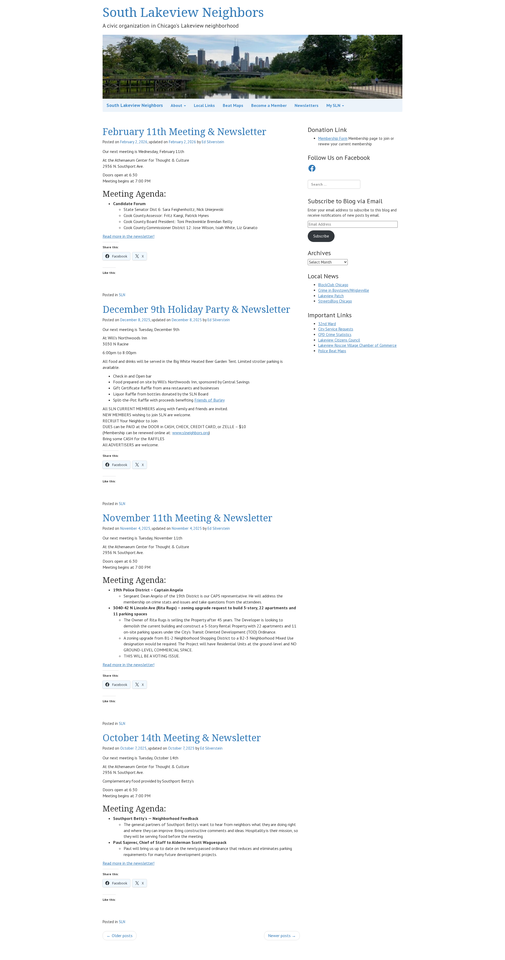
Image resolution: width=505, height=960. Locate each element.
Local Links (204, 105)
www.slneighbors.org (190, 432)
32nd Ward (327, 323)
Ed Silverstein (213, 141)
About (177, 105)
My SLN (333, 105)
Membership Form (332, 138)
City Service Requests (335, 328)
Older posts (120, 935)
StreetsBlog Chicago (335, 301)
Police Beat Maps (332, 350)
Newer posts (282, 935)
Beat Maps (233, 105)
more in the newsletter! (133, 236)
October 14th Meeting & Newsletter (182, 737)
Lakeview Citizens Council (339, 340)
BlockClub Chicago (333, 284)
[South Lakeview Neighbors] (252, 66)
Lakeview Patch (331, 295)
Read (107, 236)
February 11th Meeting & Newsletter (184, 131)
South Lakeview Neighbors (183, 12)
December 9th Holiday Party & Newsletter (196, 309)
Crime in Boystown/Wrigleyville (343, 290)
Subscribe (321, 236)
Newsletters (307, 105)
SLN (122, 294)
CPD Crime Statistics (334, 334)
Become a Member (269, 105)
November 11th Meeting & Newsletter (187, 517)
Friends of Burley (209, 400)
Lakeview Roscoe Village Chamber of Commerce (357, 345)
